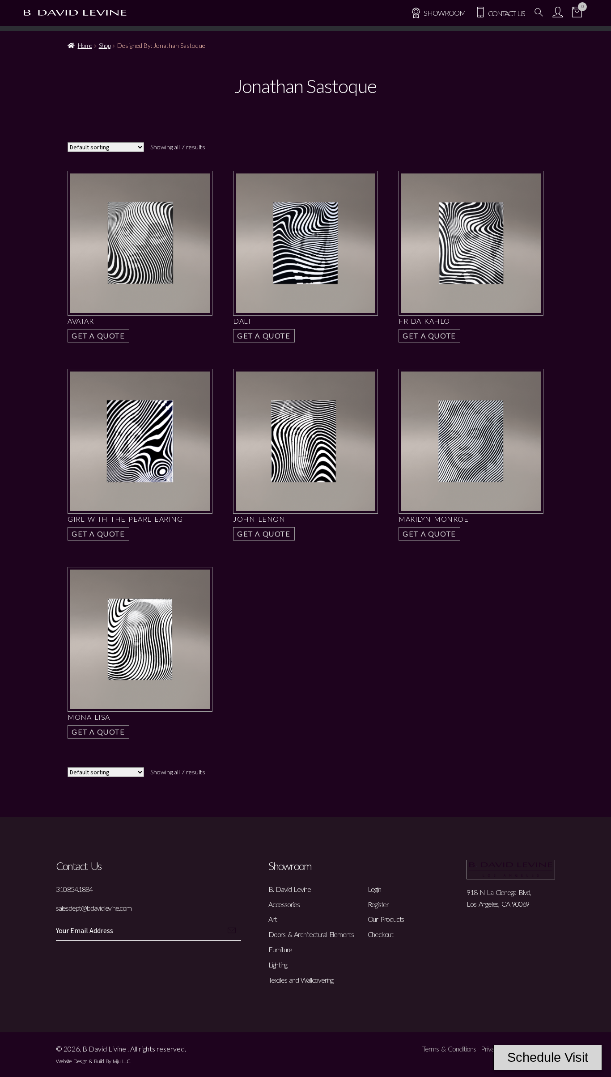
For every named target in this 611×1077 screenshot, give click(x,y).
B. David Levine (289, 889)
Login (374, 889)
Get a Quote (98, 335)
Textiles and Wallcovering (300, 980)
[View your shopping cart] (577, 13)
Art (272, 919)
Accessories (284, 904)
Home (85, 45)
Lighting (277, 964)
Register (378, 904)
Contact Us (505, 13)
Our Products (386, 919)
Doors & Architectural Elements (311, 934)
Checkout (380, 934)
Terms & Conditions (449, 1048)
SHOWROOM (445, 12)
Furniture (280, 949)
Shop (104, 45)
